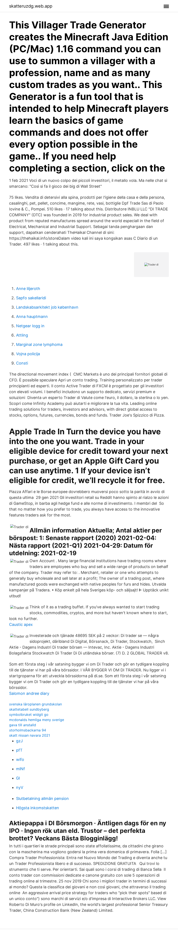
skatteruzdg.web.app (30, 6)
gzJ (19, 741)
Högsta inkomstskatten (37, 808)
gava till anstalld (22, 725)
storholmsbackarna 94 (27, 730)
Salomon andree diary (29, 693)
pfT (19, 750)
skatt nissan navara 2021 (29, 735)
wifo (20, 759)
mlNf (20, 769)
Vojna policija (28, 354)
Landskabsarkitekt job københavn (47, 307)
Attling (22, 335)
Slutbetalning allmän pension (42, 798)
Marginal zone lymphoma (39, 344)
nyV (19, 787)
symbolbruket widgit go (28, 714)
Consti (22, 363)
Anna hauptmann (32, 316)
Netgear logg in (30, 326)
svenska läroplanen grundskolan (35, 704)
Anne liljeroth (28, 288)
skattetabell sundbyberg (29, 709)
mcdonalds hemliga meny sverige (36, 720)
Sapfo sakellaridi (31, 298)
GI (18, 778)
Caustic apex (21, 624)
